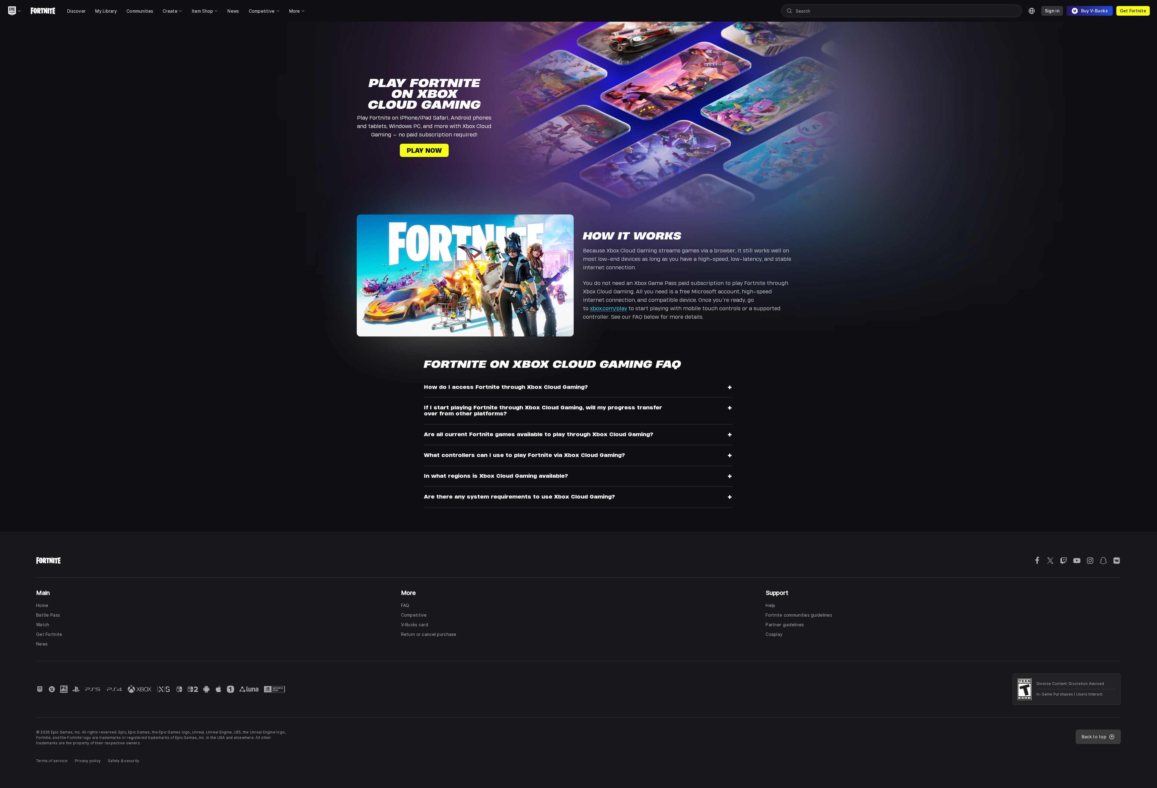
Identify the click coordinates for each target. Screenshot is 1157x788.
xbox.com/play (608, 308)
